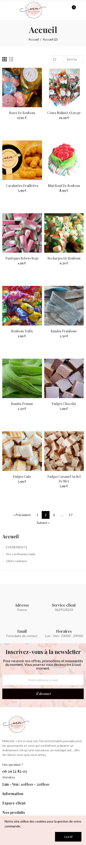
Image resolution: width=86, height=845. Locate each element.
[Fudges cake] (22, 451)
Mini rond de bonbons (64, 185)
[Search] (64, 10)
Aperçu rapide (30, 85)
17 (70, 515)
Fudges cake (22, 476)
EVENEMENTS (16, 547)
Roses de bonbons (22, 113)
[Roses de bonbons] (22, 87)
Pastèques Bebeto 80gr (22, 258)
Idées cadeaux (16, 561)
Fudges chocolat (64, 404)
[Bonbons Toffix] (22, 305)
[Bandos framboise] (64, 305)
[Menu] (4, 11)
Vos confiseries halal (20, 554)
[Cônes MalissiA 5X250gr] (64, 87)
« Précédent (22, 515)
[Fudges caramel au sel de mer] (64, 451)
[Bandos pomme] (22, 378)
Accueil (10, 536)
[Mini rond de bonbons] (64, 160)
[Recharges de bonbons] (64, 233)
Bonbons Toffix (22, 331)
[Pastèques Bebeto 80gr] (22, 233)
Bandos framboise (64, 331)
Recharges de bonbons (63, 258)
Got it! (68, 837)
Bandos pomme (22, 404)
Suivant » (43, 523)
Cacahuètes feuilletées (22, 185)
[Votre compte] (80, 10)
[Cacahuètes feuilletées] (22, 160)
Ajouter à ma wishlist (30, 75)
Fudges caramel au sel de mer (63, 478)
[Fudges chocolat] (64, 378)
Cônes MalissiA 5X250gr (64, 113)
